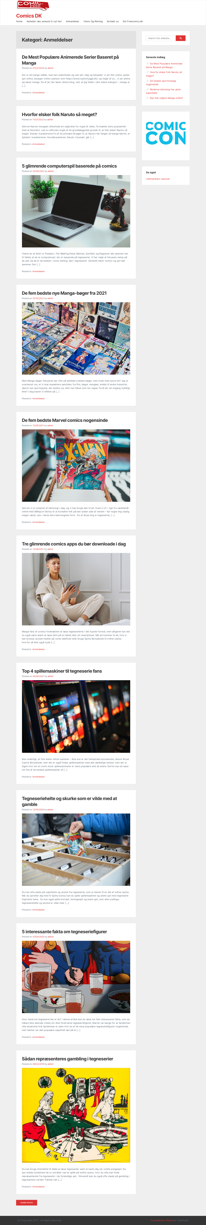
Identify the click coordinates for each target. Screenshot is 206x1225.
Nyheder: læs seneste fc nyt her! (44, 21)
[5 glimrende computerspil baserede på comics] (76, 246)
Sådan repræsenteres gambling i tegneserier (67, 1059)
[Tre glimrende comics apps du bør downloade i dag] (76, 624)
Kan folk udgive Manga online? (166, 98)
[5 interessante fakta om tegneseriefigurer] (76, 1012)
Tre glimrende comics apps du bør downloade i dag (74, 544)
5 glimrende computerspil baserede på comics (69, 166)
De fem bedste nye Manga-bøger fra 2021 (64, 293)
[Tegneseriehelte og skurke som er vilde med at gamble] (76, 885)
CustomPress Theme (162, 1220)
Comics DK (29, 16)
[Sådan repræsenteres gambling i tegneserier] (76, 1162)
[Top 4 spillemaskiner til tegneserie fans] (76, 752)
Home (19, 21)
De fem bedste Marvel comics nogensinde (65, 420)
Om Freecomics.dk (133, 21)
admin (51, 68)
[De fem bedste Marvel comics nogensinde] (76, 501)
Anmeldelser (72, 21)
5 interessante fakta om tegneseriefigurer (64, 931)
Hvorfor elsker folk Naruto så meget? (59, 114)
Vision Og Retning (93, 21)
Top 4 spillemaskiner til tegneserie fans (62, 671)
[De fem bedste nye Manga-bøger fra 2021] (76, 373)
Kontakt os (113, 21)
